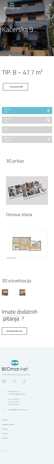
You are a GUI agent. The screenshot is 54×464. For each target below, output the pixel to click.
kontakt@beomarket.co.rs (18, 409)
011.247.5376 (13, 399)
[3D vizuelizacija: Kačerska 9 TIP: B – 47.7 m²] (5, 292)
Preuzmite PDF (16, 86)
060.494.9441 (13, 404)
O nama (5, 433)
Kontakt (5, 438)
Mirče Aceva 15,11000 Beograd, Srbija (16, 392)
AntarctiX (5, 450)
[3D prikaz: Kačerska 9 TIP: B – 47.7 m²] (27, 191)
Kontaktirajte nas (14, 331)
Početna (5, 419)
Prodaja (5, 429)
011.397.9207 (13, 401)
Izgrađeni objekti (8, 424)
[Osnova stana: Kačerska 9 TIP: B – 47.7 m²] (27, 244)
